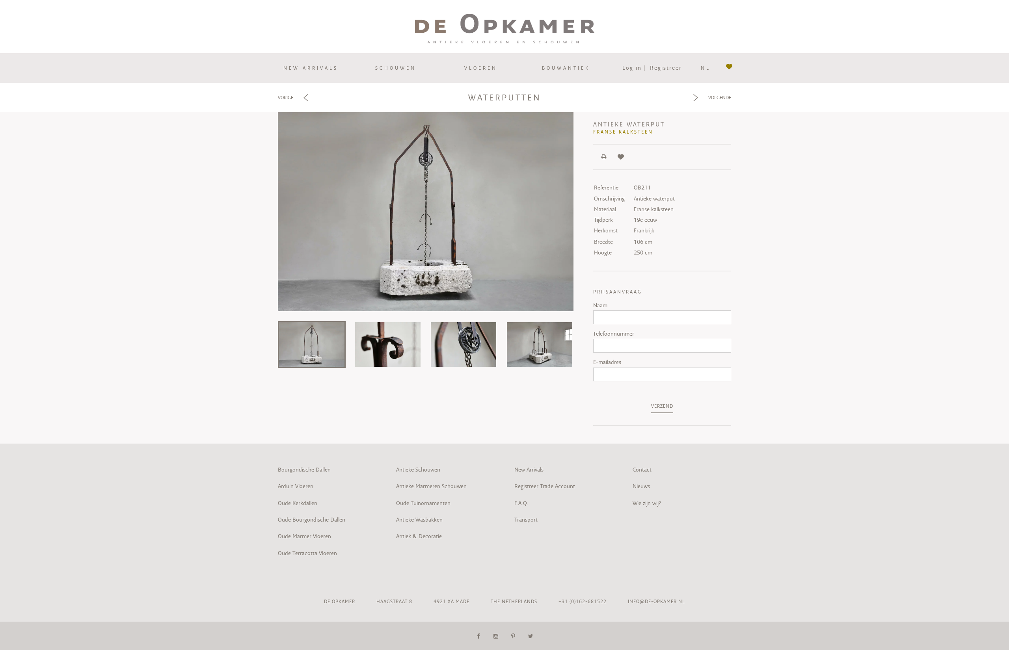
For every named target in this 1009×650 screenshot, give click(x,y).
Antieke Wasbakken (419, 519)
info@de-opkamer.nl (656, 601)
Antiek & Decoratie (419, 536)
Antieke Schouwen (418, 469)
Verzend (662, 406)
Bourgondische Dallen (304, 469)
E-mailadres (607, 362)
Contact (642, 469)
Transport (526, 519)
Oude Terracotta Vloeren (307, 553)
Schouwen (395, 68)
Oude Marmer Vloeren (304, 536)
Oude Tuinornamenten (423, 503)
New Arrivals (529, 469)
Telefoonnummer (613, 333)
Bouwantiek (566, 68)
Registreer (666, 67)
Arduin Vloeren (295, 486)
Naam (600, 305)
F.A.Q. (521, 503)
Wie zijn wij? (647, 503)
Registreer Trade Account (544, 486)
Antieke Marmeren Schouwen (431, 486)
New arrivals (310, 68)
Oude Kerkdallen (297, 503)
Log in (632, 67)
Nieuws (641, 486)
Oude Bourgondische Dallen (311, 519)
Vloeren (480, 68)
